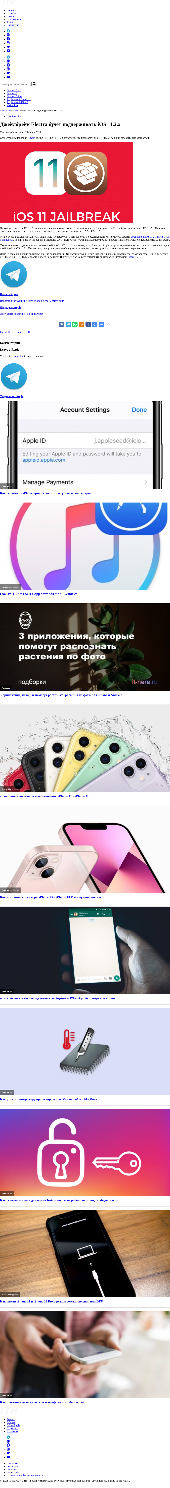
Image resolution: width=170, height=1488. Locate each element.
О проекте (12, 1463)
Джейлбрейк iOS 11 (19, 332)
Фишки (11, 22)
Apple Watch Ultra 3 (17, 102)
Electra (15, 111)
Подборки (6, 688)
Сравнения (13, 25)
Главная (11, 10)
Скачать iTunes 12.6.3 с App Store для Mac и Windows (38, 594)
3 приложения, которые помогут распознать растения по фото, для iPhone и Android (61, 695)
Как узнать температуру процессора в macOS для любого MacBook (48, 1099)
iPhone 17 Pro (14, 96)
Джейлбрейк (14, 116)
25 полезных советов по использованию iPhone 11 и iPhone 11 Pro (47, 796)
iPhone (4, 789)
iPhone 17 (12, 93)
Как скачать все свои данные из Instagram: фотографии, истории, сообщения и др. (59, 1200)
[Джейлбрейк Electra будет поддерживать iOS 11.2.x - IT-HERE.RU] (94, 324)
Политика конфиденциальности (25, 1475)
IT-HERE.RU (5, 111)
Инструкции (14, 19)
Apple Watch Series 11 (19, 99)
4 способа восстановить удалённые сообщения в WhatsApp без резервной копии (57, 998)
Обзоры (11, 1422)
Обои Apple (13, 1425)
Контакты (12, 1466)
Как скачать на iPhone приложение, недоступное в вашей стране (46, 493)
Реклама (11, 1469)
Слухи (10, 16)
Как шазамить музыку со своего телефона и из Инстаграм (42, 1402)
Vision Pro (12, 105)
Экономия (12, 1431)
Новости (11, 13)
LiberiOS (132, 256)
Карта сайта (13, 1472)
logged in (19, 356)
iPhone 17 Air (14, 90)
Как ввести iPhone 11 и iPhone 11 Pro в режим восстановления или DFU (51, 1301)
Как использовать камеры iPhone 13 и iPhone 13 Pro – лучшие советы (50, 897)
